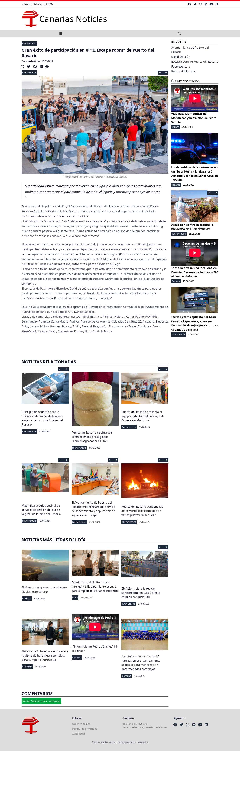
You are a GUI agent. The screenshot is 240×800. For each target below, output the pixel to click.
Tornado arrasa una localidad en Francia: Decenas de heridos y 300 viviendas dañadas (194, 272)
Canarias (76, 657)
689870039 (140, 723)
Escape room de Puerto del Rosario (194, 61)
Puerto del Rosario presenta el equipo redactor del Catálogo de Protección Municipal (142, 416)
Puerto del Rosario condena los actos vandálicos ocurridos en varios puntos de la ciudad (142, 511)
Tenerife (176, 184)
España (175, 126)
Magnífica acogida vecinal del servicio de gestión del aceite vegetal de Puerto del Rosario (41, 510)
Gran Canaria (128, 603)
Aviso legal (78, 733)
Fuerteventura (29, 43)
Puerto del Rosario (183, 71)
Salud (75, 597)
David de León (180, 57)
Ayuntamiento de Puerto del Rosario (190, 50)
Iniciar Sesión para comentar (41, 701)
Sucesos (176, 281)
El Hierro (26, 598)
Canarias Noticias (31, 61)
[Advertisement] (105, 775)
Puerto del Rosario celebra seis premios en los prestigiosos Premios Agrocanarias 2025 (92, 437)
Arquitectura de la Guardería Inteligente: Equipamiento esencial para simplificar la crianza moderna (95, 586)
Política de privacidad (85, 728)
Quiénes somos (81, 723)
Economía (27, 666)
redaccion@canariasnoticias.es (149, 727)
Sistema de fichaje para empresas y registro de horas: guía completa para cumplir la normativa (45, 655)
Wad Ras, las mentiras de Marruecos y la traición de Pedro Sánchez (193, 118)
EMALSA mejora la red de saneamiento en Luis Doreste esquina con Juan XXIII (140, 593)
